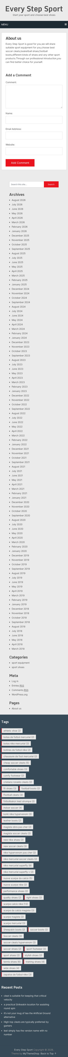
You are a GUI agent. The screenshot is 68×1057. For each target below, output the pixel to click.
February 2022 (19, 439)
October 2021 (19, 457)
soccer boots (39, 929)
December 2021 (20, 448)
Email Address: (13, 129)
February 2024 (20, 333)
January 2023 (19, 391)
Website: (10, 144)
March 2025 (18, 275)
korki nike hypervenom (17, 814)
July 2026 (17, 204)
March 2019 (18, 595)
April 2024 (17, 324)
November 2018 (20, 613)
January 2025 (19, 284)
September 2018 (21, 622)
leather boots (12, 820)
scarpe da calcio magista (18, 910)
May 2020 (17, 533)
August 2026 (19, 200)
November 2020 (20, 506)
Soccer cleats (12, 936)
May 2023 (17, 373)
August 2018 (18, 626)
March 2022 (18, 435)
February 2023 (20, 386)
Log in (15, 681)
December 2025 (20, 235)
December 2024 (20, 288)
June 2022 (17, 422)
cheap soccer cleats (16, 762)
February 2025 (20, 280)
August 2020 (19, 519)
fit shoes (9, 788)
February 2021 (19, 493)
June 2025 (17, 262)
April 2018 (17, 644)
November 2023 (20, 346)
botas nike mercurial (16, 743)
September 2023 (21, 355)
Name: (9, 113)
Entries (18, 685)
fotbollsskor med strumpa (19, 801)
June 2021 (17, 475)
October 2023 (19, 351)
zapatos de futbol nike (17, 974)
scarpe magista (13, 916)
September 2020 (21, 515)
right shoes (34, 897)
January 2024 (19, 337)
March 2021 (18, 488)
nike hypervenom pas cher (19, 852)
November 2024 (20, 293)
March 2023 (18, 382)
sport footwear (36, 948)
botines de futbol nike (17, 749)
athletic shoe (12, 730)
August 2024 (19, 306)
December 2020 (20, 502)
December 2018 (20, 608)
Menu (4, 24)
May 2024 (17, 320)
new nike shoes (13, 839)
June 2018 (17, 635)
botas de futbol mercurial (18, 737)
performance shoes (15, 891)
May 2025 (17, 266)
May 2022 (17, 426)
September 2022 (21, 408)
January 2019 (19, 604)
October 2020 (19, 511)
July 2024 (17, 311)
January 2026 (19, 231)
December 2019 (20, 555)
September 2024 (21, 302)
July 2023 (17, 364)
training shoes (35, 961)
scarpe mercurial (14, 923)
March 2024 (18, 328)
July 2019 (17, 577)
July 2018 (17, 631)
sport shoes (18, 667)
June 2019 (17, 582)
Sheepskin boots (14, 929)
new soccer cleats (15, 846)
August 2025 (19, 253)
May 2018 (17, 639)
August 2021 (18, 466)
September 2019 (21, 568)
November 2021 (20, 453)
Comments (20, 690)
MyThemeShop (31, 1053)
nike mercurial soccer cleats (20, 859)
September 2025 (21, 248)
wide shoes (11, 968)
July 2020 (17, 524)
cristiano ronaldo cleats (17, 782)
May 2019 (17, 586)
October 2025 (19, 244)
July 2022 (17, 417)
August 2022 (18, 413)
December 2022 (20, 395)
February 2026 (20, 226)
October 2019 (19, 564)
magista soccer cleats (17, 833)
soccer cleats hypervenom (19, 942)
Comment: (11, 82)
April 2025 (17, 271)
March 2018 (18, 648)
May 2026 (17, 213)
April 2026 (17, 217)
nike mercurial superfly (17, 865)
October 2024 (19, 297)
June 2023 (17, 368)
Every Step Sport (34, 8)
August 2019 (18, 573)
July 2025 (17, 257)
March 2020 (18, 542)
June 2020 (17, 528)
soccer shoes (12, 948)
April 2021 (17, 484)
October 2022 (19, 404)
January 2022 (19, 444)
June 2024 (17, 315)
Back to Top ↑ (48, 1053)
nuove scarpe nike (15, 884)
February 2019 (19, 599)
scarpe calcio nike (15, 903)
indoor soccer (12, 807)
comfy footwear (13, 775)
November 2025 (20, 240)
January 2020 (19, 551)
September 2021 (21, 462)
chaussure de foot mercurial (20, 756)
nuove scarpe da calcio (17, 878)
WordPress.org (20, 694)
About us (16, 708)
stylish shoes (33, 955)
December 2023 (20, 342)
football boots (30, 788)
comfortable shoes (15, 769)
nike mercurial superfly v (18, 871)
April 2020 (17, 537)
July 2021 (17, 471)
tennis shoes (12, 961)
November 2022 (20, 400)
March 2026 (18, 222)
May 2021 (17, 479)
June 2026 (17, 208)
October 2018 (19, 617)
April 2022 (17, 431)
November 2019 (20, 559)
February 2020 (20, 546)
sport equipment (21, 662)
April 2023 (17, 377)
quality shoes (12, 897)
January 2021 (19, 497)
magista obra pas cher (17, 826)
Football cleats (13, 794)
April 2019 (17, 591)
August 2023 (19, 360)
